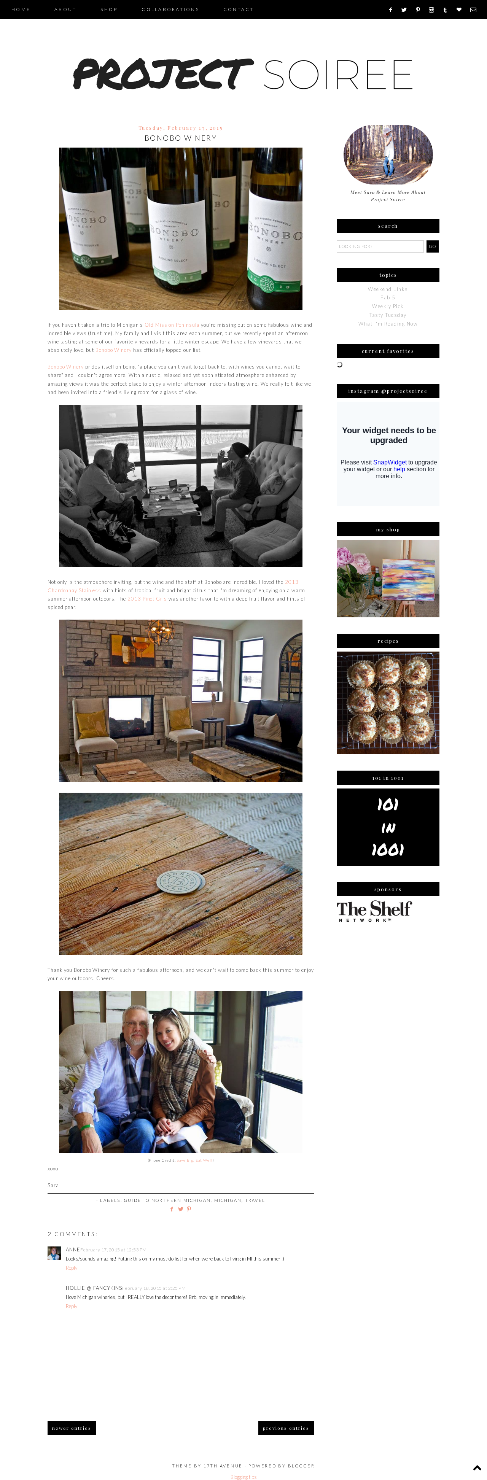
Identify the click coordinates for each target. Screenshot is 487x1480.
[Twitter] (406, 10)
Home (20, 9)
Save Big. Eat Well (194, 1160)
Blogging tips (244, 1477)
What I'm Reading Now (388, 324)
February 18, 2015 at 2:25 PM (154, 1288)
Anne (73, 1249)
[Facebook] (393, 10)
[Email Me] (475, 10)
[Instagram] (434, 10)
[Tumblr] (447, 10)
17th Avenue (223, 1465)
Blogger (301, 1465)
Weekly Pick (388, 306)
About (65, 9)
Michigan (228, 1200)
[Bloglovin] (461, 10)
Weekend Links (388, 289)
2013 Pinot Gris (147, 599)
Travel (255, 1200)
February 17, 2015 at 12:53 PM (113, 1250)
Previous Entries (286, 1428)
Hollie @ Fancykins (94, 1288)
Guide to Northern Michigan (167, 1200)
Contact (238, 9)
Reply (71, 1268)
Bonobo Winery (113, 350)
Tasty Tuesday (388, 315)
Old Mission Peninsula (172, 325)
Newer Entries (71, 1428)
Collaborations (170, 9)
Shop (109, 9)
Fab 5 (388, 297)
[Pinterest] (420, 10)
